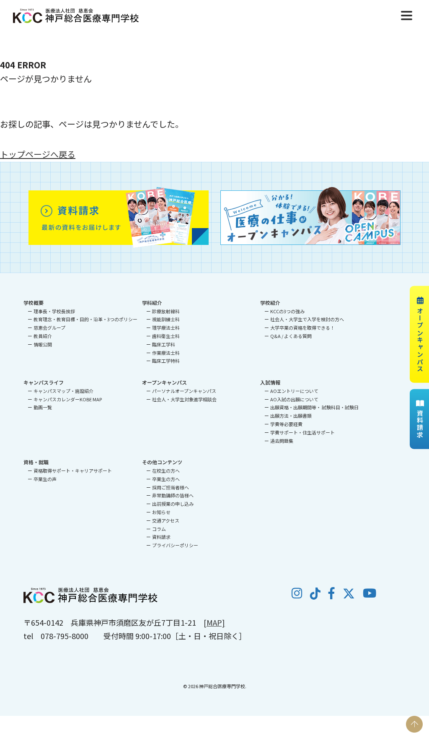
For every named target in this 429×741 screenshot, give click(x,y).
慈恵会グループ (49, 327)
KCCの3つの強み (287, 311)
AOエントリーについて (294, 390)
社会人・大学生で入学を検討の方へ (307, 319)
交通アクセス (165, 520)
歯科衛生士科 (166, 336)
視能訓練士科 (166, 319)
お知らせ (161, 512)
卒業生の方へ (166, 479)
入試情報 (270, 382)
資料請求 (420, 424)
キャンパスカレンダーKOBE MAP (68, 399)
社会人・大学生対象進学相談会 (184, 399)
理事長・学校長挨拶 (54, 311)
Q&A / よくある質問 (291, 336)
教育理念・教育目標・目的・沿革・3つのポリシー (85, 319)
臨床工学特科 (166, 360)
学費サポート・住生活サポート (302, 432)
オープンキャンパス (420, 339)
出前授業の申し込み (173, 503)
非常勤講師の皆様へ (173, 495)
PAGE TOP (414, 724)
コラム (159, 528)
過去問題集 (281, 440)
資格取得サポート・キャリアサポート (73, 470)
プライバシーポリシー (175, 545)
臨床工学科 (163, 344)
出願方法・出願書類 (291, 415)
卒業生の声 (45, 479)
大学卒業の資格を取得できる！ (302, 327)
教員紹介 (43, 336)
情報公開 (43, 344)
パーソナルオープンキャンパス (184, 390)
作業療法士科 (166, 352)
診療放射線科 (166, 311)
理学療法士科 (166, 327)
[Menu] (406, 14)
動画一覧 (43, 407)
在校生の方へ (166, 470)
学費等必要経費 (286, 424)
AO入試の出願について (294, 399)
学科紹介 (152, 302)
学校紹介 (270, 302)
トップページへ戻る (37, 154)
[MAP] (214, 622)
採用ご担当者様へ (170, 487)
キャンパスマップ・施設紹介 (63, 390)
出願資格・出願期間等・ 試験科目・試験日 (314, 407)
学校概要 (33, 302)
